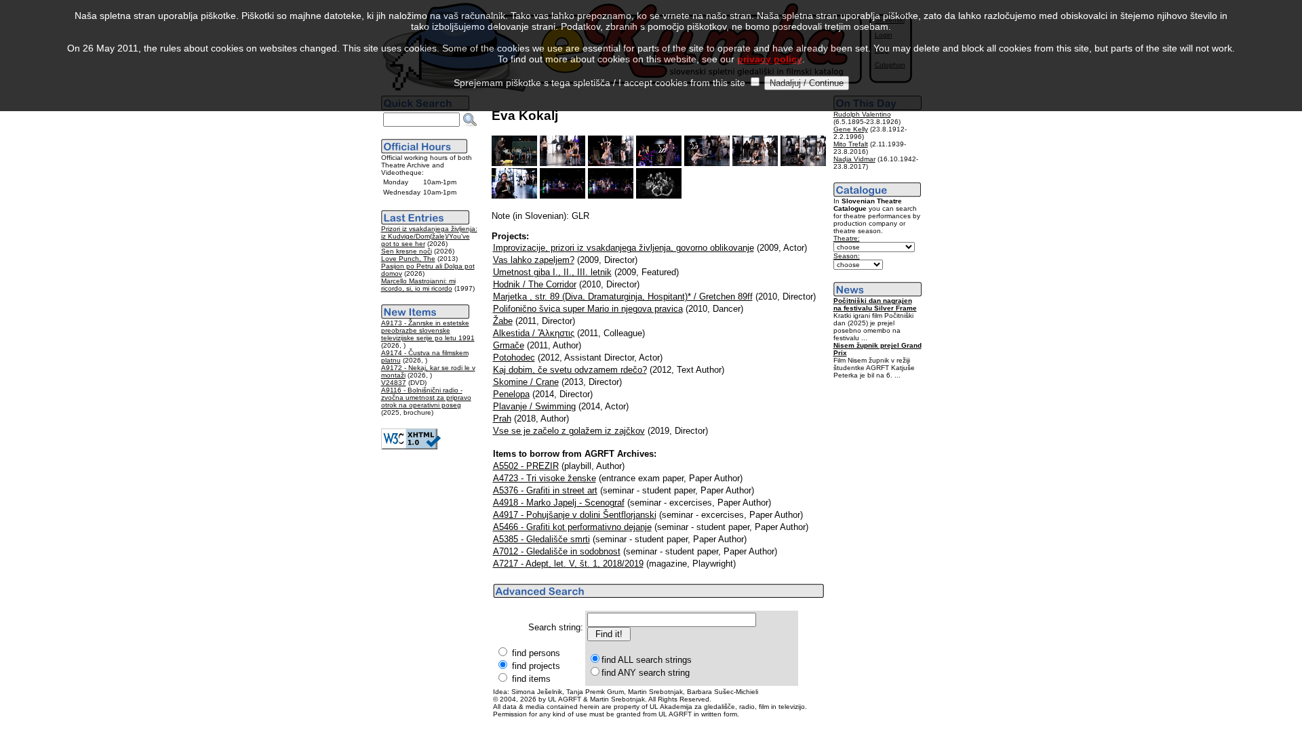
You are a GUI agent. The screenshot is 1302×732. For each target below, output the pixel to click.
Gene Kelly (850, 129)
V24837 (393, 382)
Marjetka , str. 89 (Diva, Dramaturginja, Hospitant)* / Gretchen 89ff (623, 296)
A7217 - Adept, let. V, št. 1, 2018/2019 (568, 563)
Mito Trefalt (850, 144)
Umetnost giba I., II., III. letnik (552, 272)
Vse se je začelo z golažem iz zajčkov (569, 431)
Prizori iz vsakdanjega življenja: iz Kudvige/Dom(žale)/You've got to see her (429, 236)
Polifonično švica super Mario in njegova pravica (588, 309)
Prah (502, 418)
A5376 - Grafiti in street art (545, 490)
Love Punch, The (408, 258)
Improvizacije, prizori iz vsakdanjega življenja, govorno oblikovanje (623, 248)
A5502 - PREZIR (526, 466)
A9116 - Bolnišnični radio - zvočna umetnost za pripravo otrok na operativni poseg (426, 397)
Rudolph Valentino (862, 114)
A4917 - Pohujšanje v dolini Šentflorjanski (574, 515)
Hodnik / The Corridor (534, 284)
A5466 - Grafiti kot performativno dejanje (572, 527)
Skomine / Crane (526, 382)
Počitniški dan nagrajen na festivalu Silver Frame (875, 304)
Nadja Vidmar (854, 159)
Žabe (503, 321)
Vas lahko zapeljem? (533, 260)
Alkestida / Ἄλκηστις (533, 333)
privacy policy (769, 59)
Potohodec (514, 357)
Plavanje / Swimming (534, 406)
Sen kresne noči (406, 251)
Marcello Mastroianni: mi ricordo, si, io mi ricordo (418, 284)
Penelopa (511, 394)
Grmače (508, 345)
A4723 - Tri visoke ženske (544, 478)
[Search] (469, 120)
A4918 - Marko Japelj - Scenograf (559, 502)
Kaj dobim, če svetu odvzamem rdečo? (570, 370)
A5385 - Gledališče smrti (541, 539)
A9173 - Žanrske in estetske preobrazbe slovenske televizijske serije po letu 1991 (428, 330)
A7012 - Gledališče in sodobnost (556, 551)
